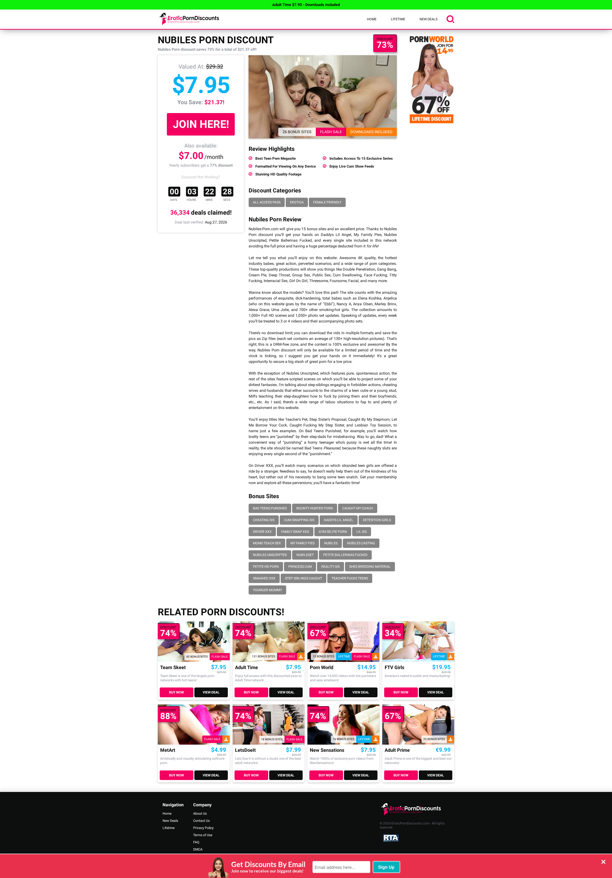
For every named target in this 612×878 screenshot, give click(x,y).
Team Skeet (173, 667)
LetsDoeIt (245, 750)
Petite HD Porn (266, 566)
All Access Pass (266, 202)
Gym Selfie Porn (333, 532)
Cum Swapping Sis (299, 520)
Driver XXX (262, 532)
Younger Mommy (267, 590)
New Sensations (327, 750)
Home (372, 19)
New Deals (428, 19)
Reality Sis (330, 566)
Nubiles (331, 543)
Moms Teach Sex (267, 543)
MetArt (167, 750)
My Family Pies (302, 543)
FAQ (196, 842)
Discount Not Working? (200, 177)
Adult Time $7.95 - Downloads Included (306, 4)
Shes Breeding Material (370, 566)
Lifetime (398, 19)
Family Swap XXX (295, 532)
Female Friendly (327, 202)
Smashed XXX (264, 578)
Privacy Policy (203, 828)
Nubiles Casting (361, 543)
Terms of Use (202, 835)
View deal (211, 692)
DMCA (197, 849)
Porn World (321, 667)
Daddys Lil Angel (338, 520)
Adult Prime (397, 750)
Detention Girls (377, 520)
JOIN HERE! (201, 124)
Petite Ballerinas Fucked (345, 555)
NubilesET (305, 555)
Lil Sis (361, 532)
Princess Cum (300, 566)
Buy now (176, 692)
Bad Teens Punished (270, 508)
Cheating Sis (263, 520)
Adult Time (246, 667)
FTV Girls (394, 667)
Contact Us (201, 821)
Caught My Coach (357, 508)
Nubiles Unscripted (270, 555)
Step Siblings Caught (303, 578)
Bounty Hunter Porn (314, 508)
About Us (200, 813)
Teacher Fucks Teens (350, 578)
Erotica (297, 202)
